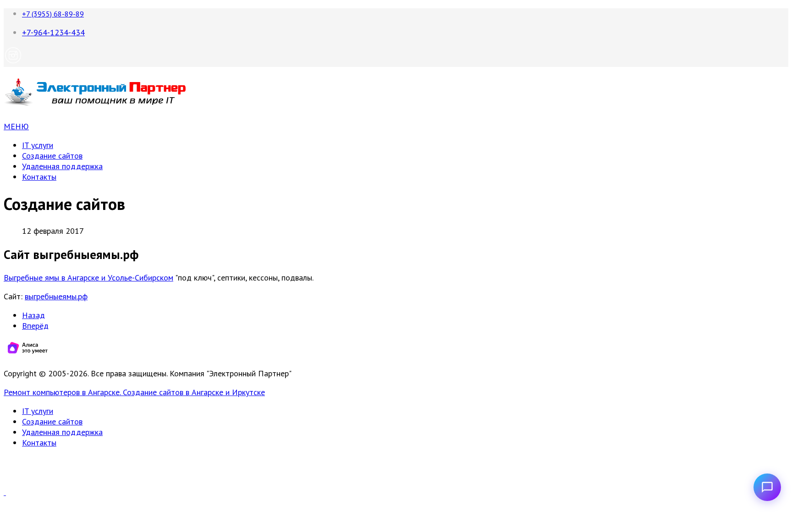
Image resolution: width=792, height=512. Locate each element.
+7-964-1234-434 (53, 32)
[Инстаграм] (13, 61)
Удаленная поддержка (62, 166)
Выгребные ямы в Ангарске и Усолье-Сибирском (88, 277)
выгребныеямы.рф (56, 296)
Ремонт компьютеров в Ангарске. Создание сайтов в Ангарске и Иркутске (134, 392)
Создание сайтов (52, 155)
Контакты (39, 176)
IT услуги (37, 145)
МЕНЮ (16, 126)
